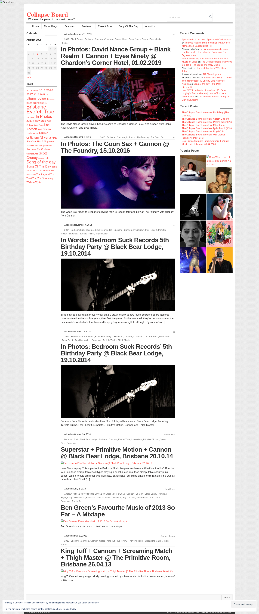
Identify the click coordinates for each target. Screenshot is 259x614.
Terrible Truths (87, 233)
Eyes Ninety (155, 39)
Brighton (43, 102)
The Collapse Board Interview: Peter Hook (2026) (207, 121)
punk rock (48, 145)
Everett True (105, 26)
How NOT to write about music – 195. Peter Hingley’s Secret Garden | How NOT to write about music (204, 93)
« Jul (28, 77)
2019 (42, 94)
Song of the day (41, 162)
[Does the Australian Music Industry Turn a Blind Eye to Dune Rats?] (193, 207)
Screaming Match (153, 541)
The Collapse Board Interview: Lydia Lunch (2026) (207, 128)
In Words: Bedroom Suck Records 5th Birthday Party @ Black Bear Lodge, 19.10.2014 (115, 246)
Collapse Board (47, 14)
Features (69, 26)
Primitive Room (136, 541)
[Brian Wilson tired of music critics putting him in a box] (219, 160)
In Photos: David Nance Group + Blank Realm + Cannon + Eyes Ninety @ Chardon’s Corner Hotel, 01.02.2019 (116, 56)
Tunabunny (47, 178)
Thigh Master (101, 233)
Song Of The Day (128, 26)
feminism (30, 116)
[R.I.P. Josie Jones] (193, 234)
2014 (35, 90)
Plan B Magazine (45, 141)
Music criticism (37, 135)
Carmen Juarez (168, 536)
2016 (49, 90)
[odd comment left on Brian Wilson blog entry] (193, 168)
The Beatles (44, 170)
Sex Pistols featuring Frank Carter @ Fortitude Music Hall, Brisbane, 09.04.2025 (205, 142)
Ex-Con (139, 494)
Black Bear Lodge (103, 230)
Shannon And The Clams (148, 497)
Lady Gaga (39, 125)
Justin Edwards (36, 120)
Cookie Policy (69, 608)
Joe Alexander (151, 336)
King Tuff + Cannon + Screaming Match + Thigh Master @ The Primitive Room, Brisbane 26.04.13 (116, 557)
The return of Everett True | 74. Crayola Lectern (206, 98)
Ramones (31, 149)
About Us (150, 26)
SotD (35, 170)
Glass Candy (151, 494)
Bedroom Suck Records (82, 230)
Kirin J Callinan (104, 497)
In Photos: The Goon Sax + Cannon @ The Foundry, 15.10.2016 (115, 147)
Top (227, 597)
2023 (48, 94)
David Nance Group (138, 39)
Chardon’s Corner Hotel (115, 39)
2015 (42, 90)
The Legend (43, 174)
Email (225, 15)
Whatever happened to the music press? (51, 19)
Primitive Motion (82, 340)
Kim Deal (90, 497)
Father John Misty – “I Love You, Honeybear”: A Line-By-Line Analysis (207, 79)
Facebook (220, 15)
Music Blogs (50, 26)
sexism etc (43, 158)
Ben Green (170, 489)
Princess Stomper (34, 145)
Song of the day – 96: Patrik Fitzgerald (202, 85)
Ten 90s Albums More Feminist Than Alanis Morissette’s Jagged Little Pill (206, 44)
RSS (230, 15)
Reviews (86, 26)
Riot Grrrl (41, 149)
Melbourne (32, 133)
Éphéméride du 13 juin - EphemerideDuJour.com (206, 39)
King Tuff (111, 541)
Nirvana (45, 137)
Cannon (99, 39)
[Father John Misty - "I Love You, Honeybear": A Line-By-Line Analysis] (219, 234)
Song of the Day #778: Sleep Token (204, 69)
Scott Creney (36, 155)
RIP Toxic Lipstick (212, 74)
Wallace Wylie (33, 182)
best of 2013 (119, 494)
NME (54, 137)
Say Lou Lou (128, 497)
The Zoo (37, 178)
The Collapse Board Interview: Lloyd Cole (203, 131)
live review (44, 129)
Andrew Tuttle (71, 494)
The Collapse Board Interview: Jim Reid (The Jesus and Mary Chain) (207, 63)
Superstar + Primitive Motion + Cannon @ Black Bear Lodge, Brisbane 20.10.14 (117, 453)
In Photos (44, 116)
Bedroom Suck (71, 439)
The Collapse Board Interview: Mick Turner (203, 125)
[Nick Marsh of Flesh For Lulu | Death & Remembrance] (219, 180)
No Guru (117, 497)
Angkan (186, 83)
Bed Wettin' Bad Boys (89, 494)
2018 (36, 94)
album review (36, 98)
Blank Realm (32, 102)
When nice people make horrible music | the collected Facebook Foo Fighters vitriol (205, 52)
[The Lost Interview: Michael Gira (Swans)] (219, 260)
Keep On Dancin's (76, 497)
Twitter (216, 15)
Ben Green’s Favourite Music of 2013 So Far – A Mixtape (118, 511)
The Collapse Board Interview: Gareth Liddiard (205, 118)
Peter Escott (151, 230)
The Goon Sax (157, 137)
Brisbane (36, 106)
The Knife (76, 501)
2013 (29, 90)
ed (174, 34)
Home (35, 26)
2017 (29, 94)
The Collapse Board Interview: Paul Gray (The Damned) (205, 114)
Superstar (73, 233)
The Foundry (143, 137)
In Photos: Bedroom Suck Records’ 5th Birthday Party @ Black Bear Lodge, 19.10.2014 (116, 353)
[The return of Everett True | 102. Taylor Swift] (193, 260)
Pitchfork (31, 141)
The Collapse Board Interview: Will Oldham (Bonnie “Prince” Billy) (204, 136)
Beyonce (50, 99)
